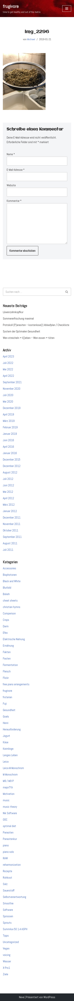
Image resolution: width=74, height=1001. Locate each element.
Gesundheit (9, 710)
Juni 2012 (8, 485)
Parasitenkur (10, 839)
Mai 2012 (8, 491)
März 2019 (9, 421)
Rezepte (7, 871)
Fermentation (10, 665)
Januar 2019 (10, 433)
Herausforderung (12, 729)
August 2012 (10, 472)
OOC (5, 819)
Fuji (5, 703)
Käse (5, 742)
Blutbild (7, 587)
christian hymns (11, 607)
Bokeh (6, 594)
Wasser (7, 961)
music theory (10, 806)
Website (11, 185)
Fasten (7, 658)
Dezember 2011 (11, 517)
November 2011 (11, 524)
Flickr (6, 678)
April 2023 (8, 356)
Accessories (9, 568)
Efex (5, 632)
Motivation (8, 794)
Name (11, 154)
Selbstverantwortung (14, 897)
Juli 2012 (8, 479)
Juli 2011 (8, 549)
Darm (6, 626)
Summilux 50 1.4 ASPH (15, 929)
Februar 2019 (10, 427)
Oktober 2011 (10, 530)
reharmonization (12, 864)
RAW (5, 858)
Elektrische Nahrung (14, 639)
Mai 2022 (8, 369)
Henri (5, 723)
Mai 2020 (8, 401)
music (6, 800)
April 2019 (8, 414)
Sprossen (8, 916)
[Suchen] (67, 292)
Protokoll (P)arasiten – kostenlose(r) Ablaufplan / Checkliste (36, 325)
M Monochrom (10, 774)
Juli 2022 (8, 363)
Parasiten (8, 832)
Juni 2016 (8, 440)
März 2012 (9, 504)
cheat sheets (10, 600)
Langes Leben (10, 755)
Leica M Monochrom (13, 768)
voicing (6, 955)
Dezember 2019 (11, 408)
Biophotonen (10, 574)
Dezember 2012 (11, 466)
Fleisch (7, 671)
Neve (21, 997)
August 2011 (10, 543)
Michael (31, 39)
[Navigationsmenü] (66, 8)
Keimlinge (8, 748)
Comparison (9, 613)
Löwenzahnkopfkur (13, 312)
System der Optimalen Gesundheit (21, 331)
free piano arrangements (16, 684)
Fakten (7, 652)
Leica (6, 761)
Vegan (6, 948)
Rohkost (7, 877)
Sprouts (7, 922)
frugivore (7, 690)
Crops (6, 620)
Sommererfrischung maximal (18, 318)
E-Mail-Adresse (15, 170)
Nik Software (10, 813)
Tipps (6, 935)
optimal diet (9, 826)
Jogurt (6, 736)
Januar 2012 (10, 511)
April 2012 (8, 498)
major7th (8, 787)
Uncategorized (11, 942)
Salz (5, 884)
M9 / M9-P (8, 781)
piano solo (8, 852)
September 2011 (12, 537)
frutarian (7, 697)
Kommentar (14, 201)
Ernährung (8, 645)
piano (6, 845)
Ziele (5, 974)
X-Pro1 (6, 968)
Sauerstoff (8, 890)
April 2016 (8, 446)
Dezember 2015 (11, 459)
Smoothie (8, 903)
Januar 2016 (10, 453)
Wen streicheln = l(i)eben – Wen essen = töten (28, 338)
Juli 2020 (8, 395)
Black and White (11, 581)
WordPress (49, 997)
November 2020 (11, 388)
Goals (6, 716)
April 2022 (8, 376)
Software (8, 910)
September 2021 (12, 382)
